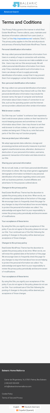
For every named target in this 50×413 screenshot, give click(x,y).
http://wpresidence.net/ (22, 39)
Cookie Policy (7, 394)
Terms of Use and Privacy (12, 398)
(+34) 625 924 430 (11, 383)
